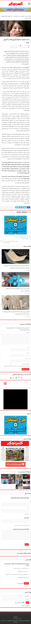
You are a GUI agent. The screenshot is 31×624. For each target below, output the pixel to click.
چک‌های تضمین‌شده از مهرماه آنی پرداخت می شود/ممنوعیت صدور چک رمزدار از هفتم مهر (16, 266)
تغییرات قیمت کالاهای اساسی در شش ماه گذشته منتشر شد (21, 237)
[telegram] (10, 378)
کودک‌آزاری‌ (18, 212)
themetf (15, 617)
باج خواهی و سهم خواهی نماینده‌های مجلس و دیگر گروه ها (16, 574)
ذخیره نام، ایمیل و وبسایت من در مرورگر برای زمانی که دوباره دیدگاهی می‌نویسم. (16, 365)
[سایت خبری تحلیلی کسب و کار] (15, 3)
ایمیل (27, 353)
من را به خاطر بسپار (19, 603)
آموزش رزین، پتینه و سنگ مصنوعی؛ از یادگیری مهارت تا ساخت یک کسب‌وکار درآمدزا (15, 313)
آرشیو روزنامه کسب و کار (14, 464)
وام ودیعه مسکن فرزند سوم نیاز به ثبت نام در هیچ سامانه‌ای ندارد (10, 241)
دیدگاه (27, 333)
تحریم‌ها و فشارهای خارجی (22, 577)
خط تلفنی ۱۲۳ (24, 212)
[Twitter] (16, 378)
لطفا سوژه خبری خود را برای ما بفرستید (21, 529)
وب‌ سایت (27, 358)
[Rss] (21, 378)
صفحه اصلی (28, 16)
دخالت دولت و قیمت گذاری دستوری (20, 568)
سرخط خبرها (12, 46)
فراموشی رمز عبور (25, 606)
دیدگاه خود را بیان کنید (23, 47)
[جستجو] (5, 383)
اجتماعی (23, 16)
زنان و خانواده (17, 16)
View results (21, 583)
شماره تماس (26, 518)
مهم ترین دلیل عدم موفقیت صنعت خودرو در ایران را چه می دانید (16, 564)
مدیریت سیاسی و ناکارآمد (22, 571)
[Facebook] (19, 378)
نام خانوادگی (26, 514)
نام (28, 347)
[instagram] (13, 378)
